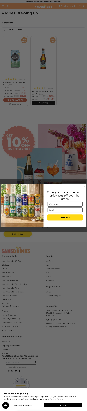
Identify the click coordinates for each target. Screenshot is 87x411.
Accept (63, 405)
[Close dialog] (84, 186)
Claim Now (65, 217)
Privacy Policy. (56, 399)
